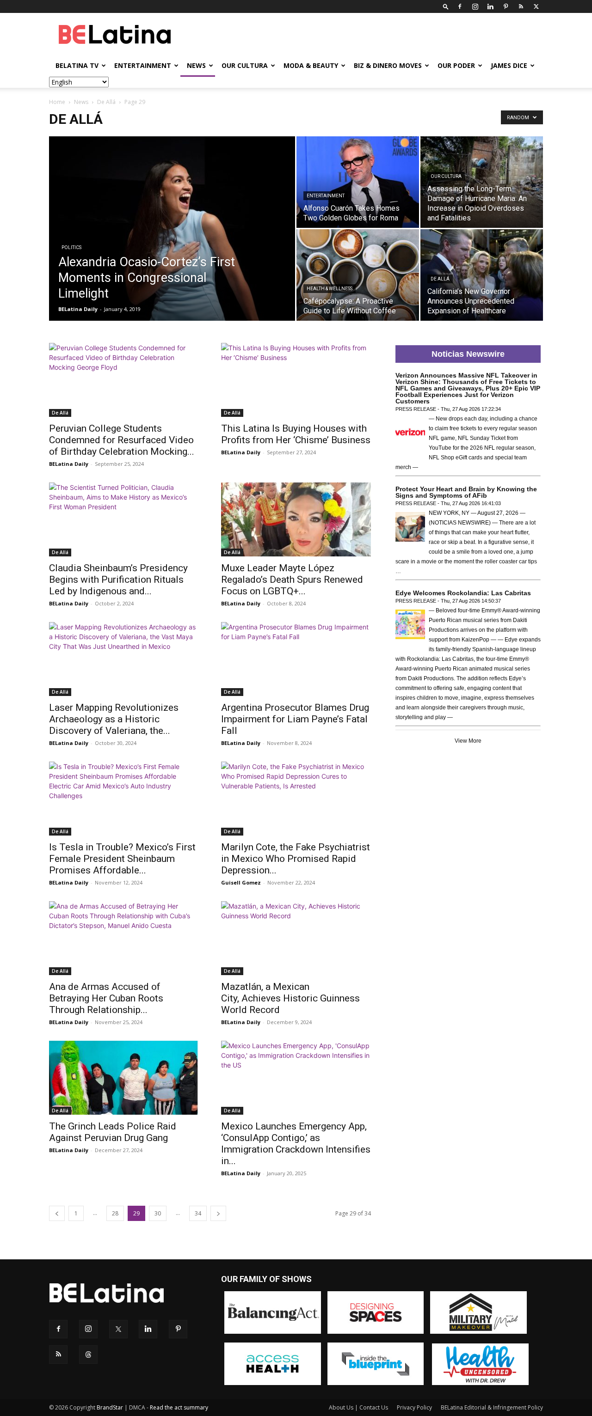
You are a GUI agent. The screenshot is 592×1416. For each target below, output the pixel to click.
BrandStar (110, 1407)
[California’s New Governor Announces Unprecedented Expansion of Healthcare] (481, 275)
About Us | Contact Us (358, 1407)
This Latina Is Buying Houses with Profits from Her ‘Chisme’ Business (295, 434)
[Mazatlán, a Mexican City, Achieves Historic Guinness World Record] (296, 938)
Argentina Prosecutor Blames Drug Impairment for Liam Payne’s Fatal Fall (295, 719)
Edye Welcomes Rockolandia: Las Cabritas (463, 593)
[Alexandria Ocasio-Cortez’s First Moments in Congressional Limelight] (172, 243)
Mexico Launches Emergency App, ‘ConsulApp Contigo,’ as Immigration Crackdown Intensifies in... (295, 1143)
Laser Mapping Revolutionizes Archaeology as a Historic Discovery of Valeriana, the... (114, 719)
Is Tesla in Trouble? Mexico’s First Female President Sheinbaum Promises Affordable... (122, 859)
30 (157, 1213)
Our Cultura (245, 65)
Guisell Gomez (241, 882)
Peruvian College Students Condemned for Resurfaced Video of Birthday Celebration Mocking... (121, 440)
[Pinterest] (505, 6)
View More (468, 741)
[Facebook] (460, 6)
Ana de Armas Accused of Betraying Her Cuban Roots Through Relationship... (106, 998)
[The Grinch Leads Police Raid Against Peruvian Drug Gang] (124, 1078)
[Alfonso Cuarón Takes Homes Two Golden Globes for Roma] (357, 182)
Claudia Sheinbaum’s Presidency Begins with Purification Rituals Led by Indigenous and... (118, 579)
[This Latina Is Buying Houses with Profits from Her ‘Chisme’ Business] (296, 380)
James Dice (509, 65)
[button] (446, 6)
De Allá (106, 102)
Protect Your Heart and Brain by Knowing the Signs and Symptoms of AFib (466, 492)
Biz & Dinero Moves (388, 65)
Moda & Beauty (311, 65)
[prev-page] (57, 1213)
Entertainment (142, 65)
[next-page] (218, 1213)
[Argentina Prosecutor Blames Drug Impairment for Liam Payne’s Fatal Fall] (296, 659)
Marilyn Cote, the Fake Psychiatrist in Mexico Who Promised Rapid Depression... (295, 859)
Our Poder (456, 65)
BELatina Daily (78, 308)
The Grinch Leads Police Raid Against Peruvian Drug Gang (112, 1132)
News (196, 65)
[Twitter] (536, 6)
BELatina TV (77, 65)
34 (198, 1213)
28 (115, 1213)
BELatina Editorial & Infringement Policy (492, 1407)
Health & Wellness (329, 288)
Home (57, 102)
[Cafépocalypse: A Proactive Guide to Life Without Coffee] (357, 275)
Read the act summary (179, 1407)
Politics (71, 247)
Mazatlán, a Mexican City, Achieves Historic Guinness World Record (290, 998)
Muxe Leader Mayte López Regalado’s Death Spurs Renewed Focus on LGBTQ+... (292, 579)
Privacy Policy (414, 1407)
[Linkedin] (490, 6)
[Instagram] (475, 6)
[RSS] (521, 6)
